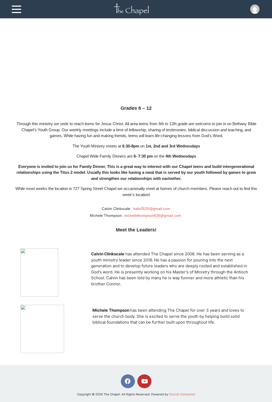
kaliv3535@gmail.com (151, 208)
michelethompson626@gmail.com (152, 215)
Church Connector (182, 394)
